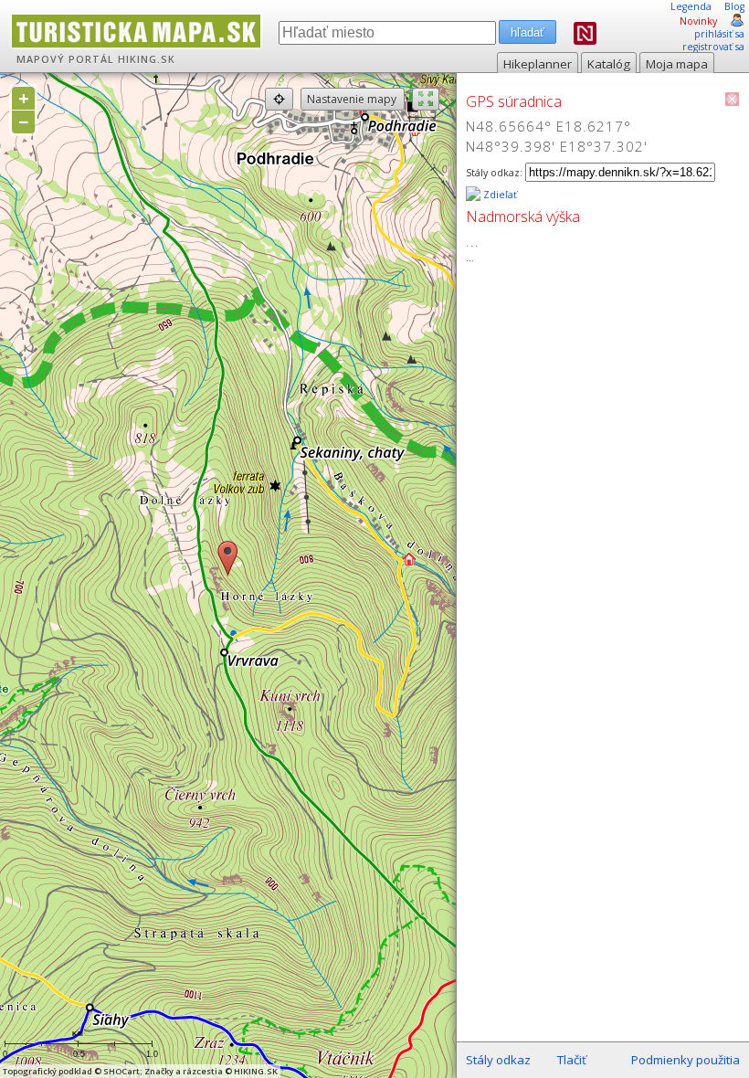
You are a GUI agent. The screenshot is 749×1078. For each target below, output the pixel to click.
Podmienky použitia (685, 1060)
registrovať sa (713, 46)
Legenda (691, 6)
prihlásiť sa (719, 33)
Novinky (698, 21)
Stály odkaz (498, 1060)
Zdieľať (498, 194)
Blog (734, 6)
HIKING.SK (146, 59)
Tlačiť (571, 1060)
